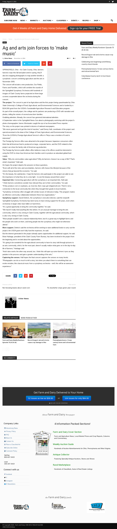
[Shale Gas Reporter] (58, 509)
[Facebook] (109, 1)
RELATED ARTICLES (11, 318)
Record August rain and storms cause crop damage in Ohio (97, 56)
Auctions (47, 20)
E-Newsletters (10, 484)
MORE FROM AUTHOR (29, 318)
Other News (8, 58)
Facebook (8, 474)
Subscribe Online (11, 448)
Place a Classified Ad (12, 444)
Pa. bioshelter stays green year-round (61, 288)
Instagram (9, 481)
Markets (34, 20)
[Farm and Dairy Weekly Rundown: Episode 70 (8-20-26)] (14, 330)
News (22, 20)
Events (74, 20)
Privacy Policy (11, 431)
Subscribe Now (10, 20)
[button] (111, 20)
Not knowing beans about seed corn (16, 288)
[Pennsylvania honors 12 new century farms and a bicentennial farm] (64, 330)
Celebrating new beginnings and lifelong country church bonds (96, 63)
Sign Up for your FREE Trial (85, 28)
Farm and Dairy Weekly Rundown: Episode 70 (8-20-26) (98, 49)
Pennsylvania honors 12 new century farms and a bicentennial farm (64, 342)
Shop (96, 20)
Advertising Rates (12, 428)
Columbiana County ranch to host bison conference (96, 77)
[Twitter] (112, 1)
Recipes (85, 20)
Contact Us (10, 441)
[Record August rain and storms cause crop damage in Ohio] (39, 330)
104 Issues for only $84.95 (77, 398)
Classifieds (61, 20)
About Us (8, 438)
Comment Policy (11, 451)
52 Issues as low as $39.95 (40, 398)
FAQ (7, 435)
